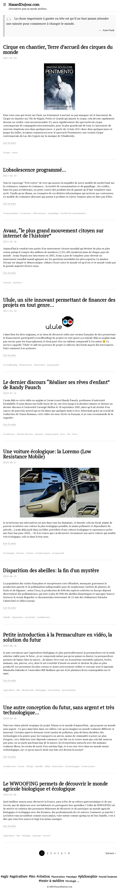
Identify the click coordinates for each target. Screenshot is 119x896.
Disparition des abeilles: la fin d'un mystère (51, 570)
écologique (9, 553)
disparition (18, 617)
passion (39, 434)
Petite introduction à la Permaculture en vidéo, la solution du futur (57, 637)
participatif (53, 364)
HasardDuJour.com (28, 6)
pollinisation (44, 617)
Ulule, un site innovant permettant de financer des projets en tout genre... (59, 302)
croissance (26, 213)
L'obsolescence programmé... (34, 169)
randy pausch (52, 434)
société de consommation (73, 213)
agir (5, 876)
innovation (40, 364)
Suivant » (111, 853)
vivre (75, 434)
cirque (7, 152)
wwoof (47, 835)
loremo (20, 553)
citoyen (7, 282)
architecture (10, 766)
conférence (9, 434)
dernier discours (25, 434)
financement (26, 364)
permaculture (69, 690)
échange (27, 835)
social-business (108, 876)
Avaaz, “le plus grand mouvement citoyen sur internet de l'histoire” (53, 233)
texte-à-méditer (52, 880)
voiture (30, 553)
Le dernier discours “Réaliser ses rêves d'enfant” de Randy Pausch (56, 384)
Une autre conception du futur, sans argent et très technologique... (58, 710)
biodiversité (28, 690)
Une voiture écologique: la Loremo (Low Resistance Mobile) (47, 454)
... (78, 881)
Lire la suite (9, 143)
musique (72, 876)
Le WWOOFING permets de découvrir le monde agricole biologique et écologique (55, 786)
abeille (7, 617)
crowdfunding (11, 364)
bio (18, 690)
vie (69, 434)
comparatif (58, 553)
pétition (18, 282)
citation (44, 876)
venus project (88, 766)
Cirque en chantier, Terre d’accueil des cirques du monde (58, 49)
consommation (11, 213)
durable (39, 766)
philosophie (88, 876)
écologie (71, 881)
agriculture (9, 690)
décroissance (40, 213)
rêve (63, 434)
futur (48, 766)
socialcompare (43, 553)
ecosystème (54, 690)
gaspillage (54, 213)
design (30, 766)
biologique (41, 690)
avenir (21, 766)
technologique (73, 766)
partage (37, 835)
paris (15, 152)
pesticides (30, 617)
